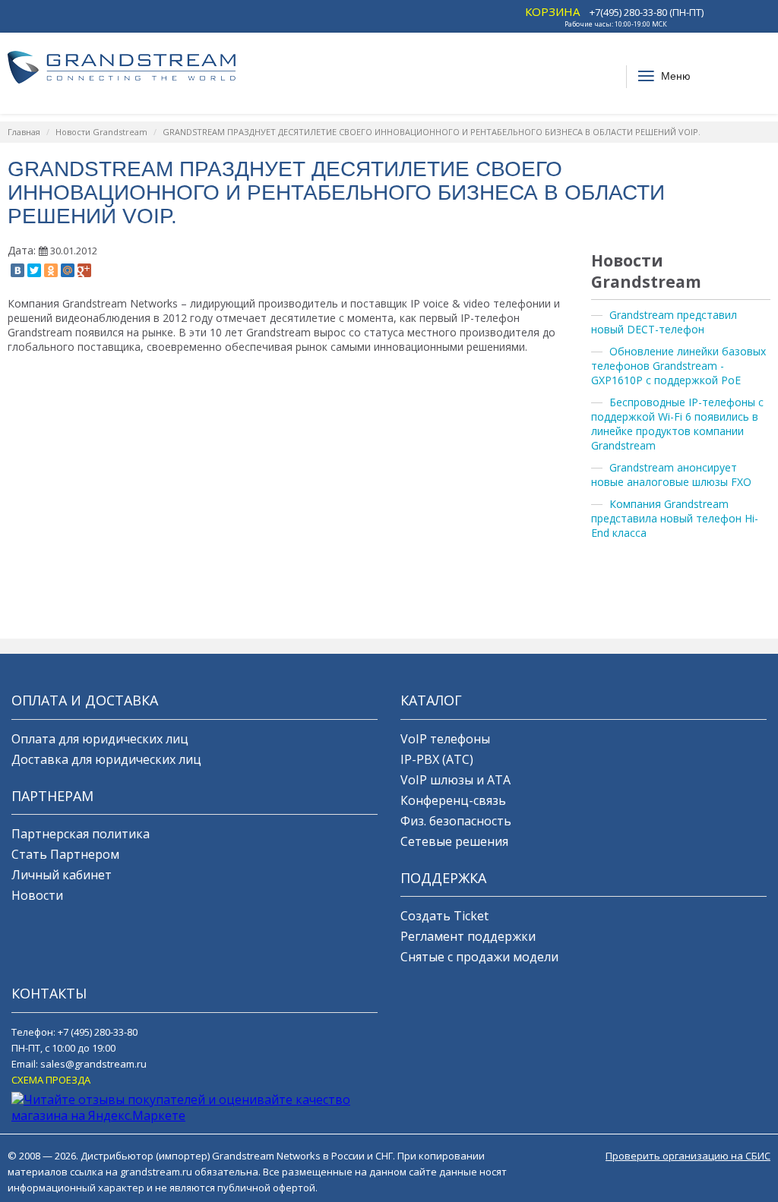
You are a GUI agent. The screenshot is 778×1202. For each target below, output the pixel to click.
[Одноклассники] (51, 270)
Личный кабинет (61, 874)
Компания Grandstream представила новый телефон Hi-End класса (674, 518)
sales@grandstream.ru (93, 1064)
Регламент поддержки (468, 936)
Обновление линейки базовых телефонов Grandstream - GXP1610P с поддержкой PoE (678, 365)
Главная (24, 131)
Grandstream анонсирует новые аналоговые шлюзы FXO (671, 474)
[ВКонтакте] (17, 270)
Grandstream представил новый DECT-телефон (664, 322)
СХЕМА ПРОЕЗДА (50, 1080)
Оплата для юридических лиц (99, 738)
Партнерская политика (80, 833)
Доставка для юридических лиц (106, 759)
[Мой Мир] (67, 270)
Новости (37, 895)
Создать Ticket (444, 915)
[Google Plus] (84, 270)
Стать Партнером (65, 854)
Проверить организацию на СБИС (688, 1156)
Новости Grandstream (101, 131)
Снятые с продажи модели (479, 956)
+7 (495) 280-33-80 (98, 1032)
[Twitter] (34, 270)
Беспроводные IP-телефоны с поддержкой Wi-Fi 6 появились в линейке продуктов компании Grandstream (677, 424)
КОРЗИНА (552, 11)
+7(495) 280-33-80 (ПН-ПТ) (647, 12)
